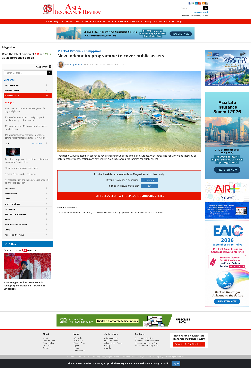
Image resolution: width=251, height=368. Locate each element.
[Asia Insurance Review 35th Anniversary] (72, 9)
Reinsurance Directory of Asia (147, 345)
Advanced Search (201, 12)
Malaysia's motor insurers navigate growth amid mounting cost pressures (25, 118)
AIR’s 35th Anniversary (15, 214)
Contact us (47, 348)
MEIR (48, 54)
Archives (85, 21)
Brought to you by (12, 250)
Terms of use (48, 345)
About (45, 338)
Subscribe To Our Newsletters (189, 344)
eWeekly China (79, 343)
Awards (110, 21)
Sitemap (205, 16)
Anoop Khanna (75, 64)
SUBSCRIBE (148, 195)
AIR (37, 54)
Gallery (107, 345)
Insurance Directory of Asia (146, 343)
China (7, 198)
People (76, 348)
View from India (12, 204)
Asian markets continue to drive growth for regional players (25, 110)
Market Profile (12, 95)
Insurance (10, 188)
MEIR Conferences (111, 340)
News (68, 21)
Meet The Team (49, 340)
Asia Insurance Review (144, 338)
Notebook (10, 209)
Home (49, 21)
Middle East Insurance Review (147, 340)
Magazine (58, 21)
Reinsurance (11, 193)
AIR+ (77, 21)
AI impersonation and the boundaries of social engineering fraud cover (27, 181)
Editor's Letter (12, 90)
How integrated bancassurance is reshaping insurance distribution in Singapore (24, 285)
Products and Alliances (16, 224)
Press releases (79, 350)
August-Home (11, 85)
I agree (176, 363)
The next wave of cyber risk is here (21, 168)
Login (179, 21)
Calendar (122, 21)
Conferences (99, 21)
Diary (7, 229)
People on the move (14, 234)
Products (158, 21)
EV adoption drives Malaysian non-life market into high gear (26, 127)
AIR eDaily (77, 338)
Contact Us (169, 21)
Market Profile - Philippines (79, 51)
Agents (76, 345)
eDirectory (146, 21)
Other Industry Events (113, 343)
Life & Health (11, 244)
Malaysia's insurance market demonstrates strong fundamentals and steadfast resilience (26, 136)
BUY (149, 186)
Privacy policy (48, 343)
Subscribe (185, 16)
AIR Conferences (111, 338)
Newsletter (195, 16)
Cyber (23, 143)
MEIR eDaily (78, 340)
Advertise (134, 21)
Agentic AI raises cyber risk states (20, 174)
